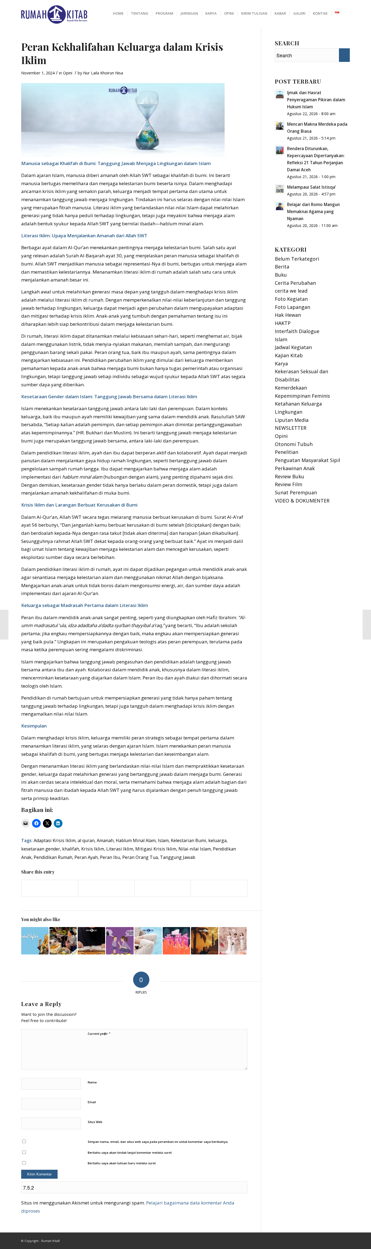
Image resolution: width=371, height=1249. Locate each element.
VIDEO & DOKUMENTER (302, 500)
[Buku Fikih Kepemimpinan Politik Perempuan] (4, 625)
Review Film (288, 484)
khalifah (70, 849)
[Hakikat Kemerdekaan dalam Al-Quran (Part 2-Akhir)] (91, 940)
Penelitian (286, 452)
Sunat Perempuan (296, 492)
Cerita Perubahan (295, 283)
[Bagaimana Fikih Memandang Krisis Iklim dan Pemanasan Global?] (367, 625)
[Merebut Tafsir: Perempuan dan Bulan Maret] (35, 940)
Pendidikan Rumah (53, 857)
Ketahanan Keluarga (298, 403)
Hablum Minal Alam (136, 840)
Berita (282, 266)
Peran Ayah (86, 857)
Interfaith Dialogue (297, 331)
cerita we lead (291, 290)
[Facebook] (338, 1239)
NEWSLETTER (290, 428)
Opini (67, 72)
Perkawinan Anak (295, 468)
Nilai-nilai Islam (194, 849)
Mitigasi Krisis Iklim (155, 849)
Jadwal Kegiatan (293, 347)
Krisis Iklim (92, 849)
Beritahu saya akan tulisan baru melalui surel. (122, 1163)
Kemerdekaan (291, 387)
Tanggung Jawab (177, 857)
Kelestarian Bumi (188, 840)
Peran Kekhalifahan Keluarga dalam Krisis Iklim (122, 53)
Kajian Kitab (289, 355)
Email (92, 1102)
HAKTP (283, 323)
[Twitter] (346, 1239)
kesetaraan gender (40, 849)
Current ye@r (99, 1033)
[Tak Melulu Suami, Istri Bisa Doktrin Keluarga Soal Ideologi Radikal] (119, 940)
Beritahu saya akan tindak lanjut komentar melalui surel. (130, 1152)
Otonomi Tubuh (294, 444)
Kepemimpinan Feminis (302, 396)
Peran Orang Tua (140, 857)
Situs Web (95, 1122)
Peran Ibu (110, 857)
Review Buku (289, 476)
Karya (281, 363)
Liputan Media (292, 420)
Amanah (105, 840)
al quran (86, 840)
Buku (281, 274)
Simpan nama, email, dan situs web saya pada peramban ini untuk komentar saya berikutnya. (158, 1142)
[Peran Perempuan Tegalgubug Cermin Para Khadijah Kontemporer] (63, 940)
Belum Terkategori (297, 258)
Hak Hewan (288, 315)
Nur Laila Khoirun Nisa (103, 72)
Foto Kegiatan (291, 299)
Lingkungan (288, 412)
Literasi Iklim (119, 849)
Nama (92, 1082)
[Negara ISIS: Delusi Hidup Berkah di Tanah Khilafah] (176, 940)
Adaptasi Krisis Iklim (55, 840)
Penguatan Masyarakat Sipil (307, 460)
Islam (163, 840)
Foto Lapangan (292, 307)
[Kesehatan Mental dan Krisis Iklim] (148, 940)
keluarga (217, 840)
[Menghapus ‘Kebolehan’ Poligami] (233, 940)
